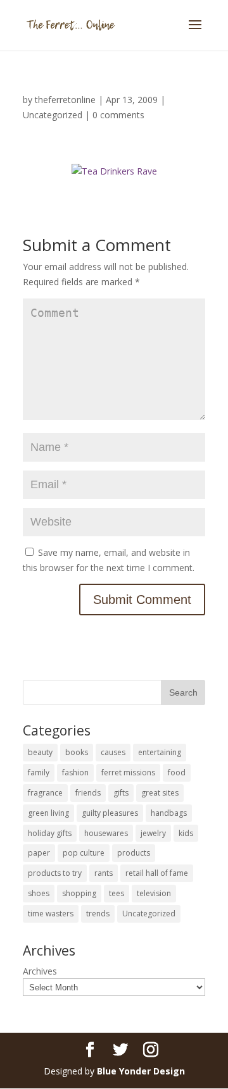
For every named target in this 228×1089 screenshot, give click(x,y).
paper (39, 852)
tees (116, 893)
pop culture (83, 852)
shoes (38, 893)
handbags (169, 813)
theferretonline (65, 100)
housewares (106, 833)
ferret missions (128, 772)
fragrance (45, 792)
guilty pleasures (110, 813)
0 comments (118, 115)
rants (103, 873)
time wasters (50, 913)
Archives (40, 971)
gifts (121, 792)
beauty (40, 752)
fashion (75, 772)
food (177, 772)
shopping (79, 893)
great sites (160, 792)
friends (88, 792)
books (76, 752)
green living (48, 813)
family (38, 772)
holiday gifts (50, 833)
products (133, 852)
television (154, 893)
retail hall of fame (156, 873)
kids (186, 833)
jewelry (153, 833)
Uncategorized (52, 115)
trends (98, 913)
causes (113, 752)
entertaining (159, 752)
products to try (55, 873)
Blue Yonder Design (141, 1071)
